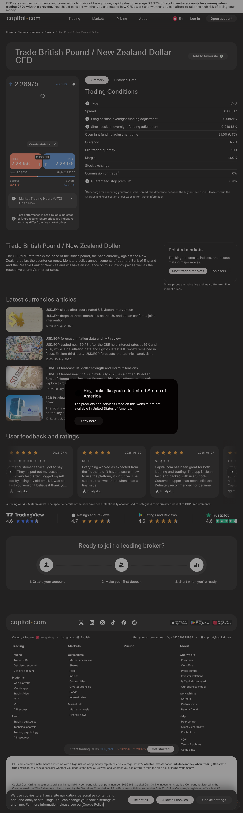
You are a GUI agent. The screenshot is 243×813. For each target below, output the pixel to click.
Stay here (88, 421)
